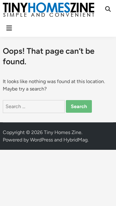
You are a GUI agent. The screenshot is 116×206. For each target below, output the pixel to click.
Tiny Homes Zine (62, 132)
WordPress (41, 140)
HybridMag (75, 140)
